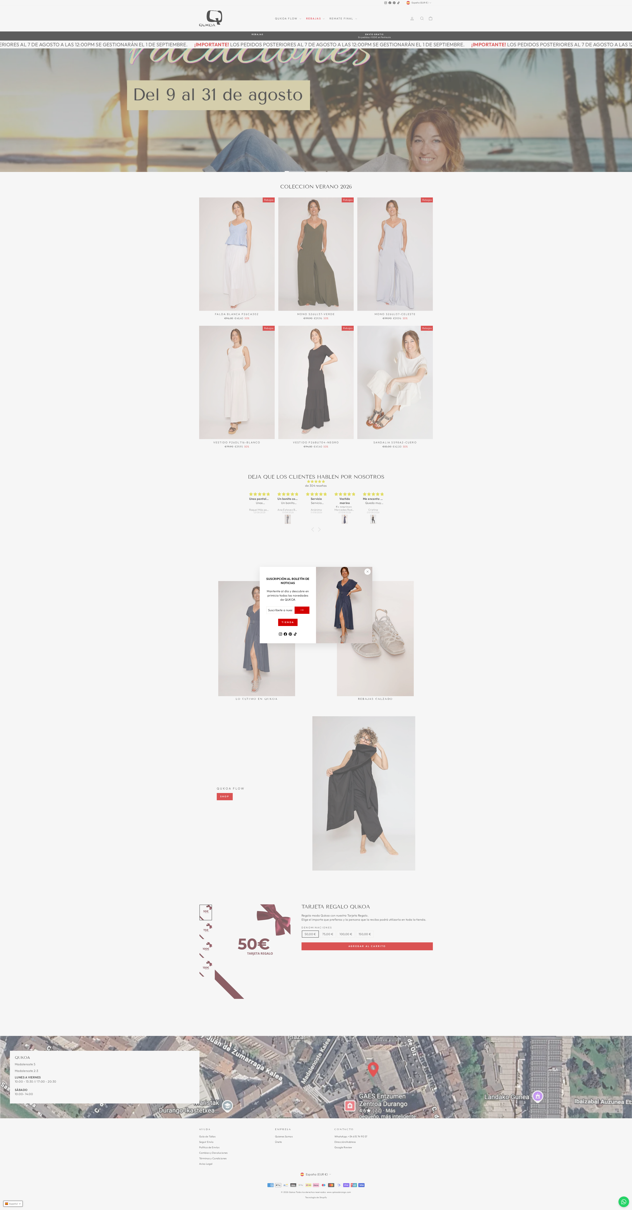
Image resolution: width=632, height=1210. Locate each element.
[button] (13, 1204)
